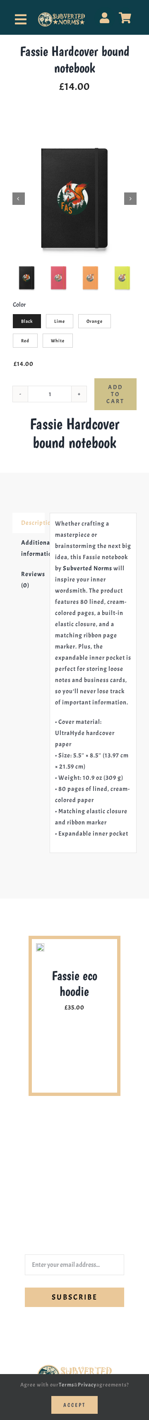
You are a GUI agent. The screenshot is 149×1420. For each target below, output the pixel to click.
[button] (35, 1015)
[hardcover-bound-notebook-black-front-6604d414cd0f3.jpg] (74, 199)
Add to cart (115, 394)
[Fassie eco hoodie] (40, 947)
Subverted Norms (87, 568)
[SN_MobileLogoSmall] (61, 15)
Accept (74, 1405)
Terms (66, 1385)
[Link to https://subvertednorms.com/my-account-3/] (104, 18)
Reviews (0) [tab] (33, 579)
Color (19, 305)
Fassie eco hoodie (74, 983)
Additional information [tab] (33, 548)
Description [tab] (33, 523)
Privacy (87, 1385)
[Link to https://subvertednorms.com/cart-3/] (125, 18)
